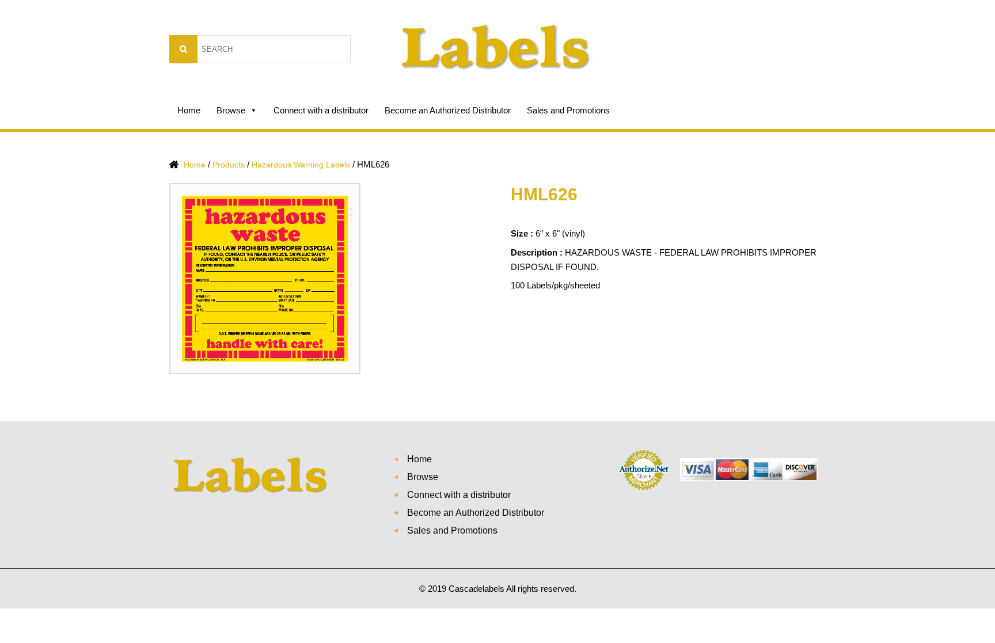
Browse (231, 110)
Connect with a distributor (321, 110)
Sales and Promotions (568, 110)
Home (188, 110)
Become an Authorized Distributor (448, 110)
